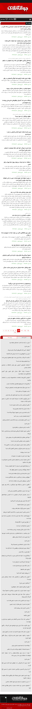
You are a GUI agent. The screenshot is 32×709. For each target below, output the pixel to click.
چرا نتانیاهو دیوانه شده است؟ (23, 361)
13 (28, 331)
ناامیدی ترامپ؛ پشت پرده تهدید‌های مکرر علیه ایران (18, 395)
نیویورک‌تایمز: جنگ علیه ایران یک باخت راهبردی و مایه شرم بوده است (16, 517)
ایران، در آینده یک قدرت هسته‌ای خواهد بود (19, 343)
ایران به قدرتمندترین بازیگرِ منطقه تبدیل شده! (19, 473)
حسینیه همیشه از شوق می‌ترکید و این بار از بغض (18, 649)
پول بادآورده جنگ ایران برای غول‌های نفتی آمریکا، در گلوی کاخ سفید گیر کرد (16, 627)
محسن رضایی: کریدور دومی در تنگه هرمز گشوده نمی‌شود (16, 512)
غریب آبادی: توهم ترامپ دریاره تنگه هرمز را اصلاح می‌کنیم (16, 420)
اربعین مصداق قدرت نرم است (23, 526)
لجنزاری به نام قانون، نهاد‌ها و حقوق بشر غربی (19, 318)
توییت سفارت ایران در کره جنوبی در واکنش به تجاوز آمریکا (16, 590)
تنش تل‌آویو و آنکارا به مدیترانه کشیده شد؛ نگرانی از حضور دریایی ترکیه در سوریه (16, 400)
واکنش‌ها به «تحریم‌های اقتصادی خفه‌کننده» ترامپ (18, 384)
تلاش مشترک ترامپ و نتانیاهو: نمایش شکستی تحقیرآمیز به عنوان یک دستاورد (16, 461)
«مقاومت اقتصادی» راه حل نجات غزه (21, 215)
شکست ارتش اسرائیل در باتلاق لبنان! (21, 427)
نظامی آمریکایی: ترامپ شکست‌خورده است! (20, 405)
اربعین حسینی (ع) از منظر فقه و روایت (21, 508)
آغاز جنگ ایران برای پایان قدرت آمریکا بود (20, 501)
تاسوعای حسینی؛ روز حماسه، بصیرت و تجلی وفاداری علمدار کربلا (16, 687)
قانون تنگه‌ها (27, 615)
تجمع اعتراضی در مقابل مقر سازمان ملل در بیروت (18, 88)
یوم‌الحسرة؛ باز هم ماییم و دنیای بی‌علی (21, 645)
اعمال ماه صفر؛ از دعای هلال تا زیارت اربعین (20, 604)
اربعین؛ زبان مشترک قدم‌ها (23, 505)
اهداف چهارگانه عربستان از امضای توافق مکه (20, 470)
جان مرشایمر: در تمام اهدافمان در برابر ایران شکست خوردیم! (16, 533)
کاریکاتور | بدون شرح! (25, 583)
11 (22, 331)
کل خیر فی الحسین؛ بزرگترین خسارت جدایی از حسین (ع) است (16, 670)
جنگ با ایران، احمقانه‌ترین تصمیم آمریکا (20, 544)
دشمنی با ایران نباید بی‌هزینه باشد (22, 608)
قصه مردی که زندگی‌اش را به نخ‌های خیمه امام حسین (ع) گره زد (16, 664)
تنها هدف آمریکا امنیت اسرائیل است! (21, 562)
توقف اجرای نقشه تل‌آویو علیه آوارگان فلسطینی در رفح (17, 78)
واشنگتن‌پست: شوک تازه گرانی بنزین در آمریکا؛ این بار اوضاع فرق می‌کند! (16, 557)
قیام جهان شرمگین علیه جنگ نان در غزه (21, 192)
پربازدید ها (10, 337)
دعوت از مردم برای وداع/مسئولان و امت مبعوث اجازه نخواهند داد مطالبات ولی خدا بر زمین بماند (16, 654)
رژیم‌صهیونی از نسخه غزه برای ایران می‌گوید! (19, 283)
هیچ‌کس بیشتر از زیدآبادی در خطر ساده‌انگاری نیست (17, 477)
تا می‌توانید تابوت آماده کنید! (23, 573)
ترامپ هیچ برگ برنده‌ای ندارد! (23, 391)
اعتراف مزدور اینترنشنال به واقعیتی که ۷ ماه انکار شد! (18, 548)
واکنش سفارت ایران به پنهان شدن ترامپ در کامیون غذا (17, 445)
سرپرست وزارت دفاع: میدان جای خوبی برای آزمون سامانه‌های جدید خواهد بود (16, 372)
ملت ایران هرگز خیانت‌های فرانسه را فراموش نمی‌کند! (17, 387)
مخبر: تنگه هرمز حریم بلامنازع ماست (21, 566)
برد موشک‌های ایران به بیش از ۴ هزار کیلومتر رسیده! (17, 466)
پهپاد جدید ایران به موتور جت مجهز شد (20, 456)
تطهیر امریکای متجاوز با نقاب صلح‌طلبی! (20, 587)
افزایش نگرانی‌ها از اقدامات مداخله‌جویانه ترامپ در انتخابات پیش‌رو (16, 379)
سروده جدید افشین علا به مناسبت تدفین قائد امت (18, 600)
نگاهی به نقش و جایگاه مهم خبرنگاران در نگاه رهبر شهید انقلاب (16, 486)
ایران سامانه (4, 708)
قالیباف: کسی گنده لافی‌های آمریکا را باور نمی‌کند (19, 350)
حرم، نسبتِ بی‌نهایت (25, 452)
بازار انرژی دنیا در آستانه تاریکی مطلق (21, 537)
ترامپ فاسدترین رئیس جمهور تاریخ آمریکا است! (18, 412)
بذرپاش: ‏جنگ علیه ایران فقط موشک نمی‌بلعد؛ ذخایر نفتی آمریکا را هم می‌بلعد (16, 595)
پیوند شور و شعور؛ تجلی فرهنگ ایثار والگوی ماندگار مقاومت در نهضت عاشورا (16, 677)
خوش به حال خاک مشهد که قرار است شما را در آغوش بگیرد (16, 632)
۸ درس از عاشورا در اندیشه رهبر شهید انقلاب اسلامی (18, 682)
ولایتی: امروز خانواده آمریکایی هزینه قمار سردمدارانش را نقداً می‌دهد (16, 432)
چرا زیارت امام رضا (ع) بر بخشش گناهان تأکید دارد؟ (18, 448)
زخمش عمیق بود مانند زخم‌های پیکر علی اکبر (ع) (18, 301)
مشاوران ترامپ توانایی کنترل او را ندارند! (20, 441)
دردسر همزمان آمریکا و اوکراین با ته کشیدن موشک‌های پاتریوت (16, 496)
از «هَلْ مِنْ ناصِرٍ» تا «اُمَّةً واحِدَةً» (22, 522)
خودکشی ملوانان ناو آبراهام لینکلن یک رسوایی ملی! (18, 437)
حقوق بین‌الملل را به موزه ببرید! (23, 116)
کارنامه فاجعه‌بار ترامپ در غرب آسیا (22, 416)
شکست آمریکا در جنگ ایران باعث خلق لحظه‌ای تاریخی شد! (16, 357)
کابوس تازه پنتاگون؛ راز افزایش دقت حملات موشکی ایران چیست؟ (16, 578)
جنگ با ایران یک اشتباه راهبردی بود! (21, 409)
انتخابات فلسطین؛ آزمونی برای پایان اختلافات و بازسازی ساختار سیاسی (16, 366)
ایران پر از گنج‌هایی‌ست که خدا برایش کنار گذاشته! (18, 354)
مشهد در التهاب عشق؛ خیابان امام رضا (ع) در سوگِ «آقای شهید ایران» (16, 637)
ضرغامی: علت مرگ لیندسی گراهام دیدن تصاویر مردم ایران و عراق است (16, 620)
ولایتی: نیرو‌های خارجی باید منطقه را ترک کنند (19, 481)
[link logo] (13, 7)
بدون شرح (27, 346)
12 (25, 331)
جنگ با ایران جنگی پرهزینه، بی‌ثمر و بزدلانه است (18, 529)
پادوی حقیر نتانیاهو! (25, 569)
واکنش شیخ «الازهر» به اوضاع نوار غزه (21, 245)
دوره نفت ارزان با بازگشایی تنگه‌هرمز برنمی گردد (19, 491)
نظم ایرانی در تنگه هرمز (24, 552)
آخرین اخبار (24, 337)
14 (15, 333)
